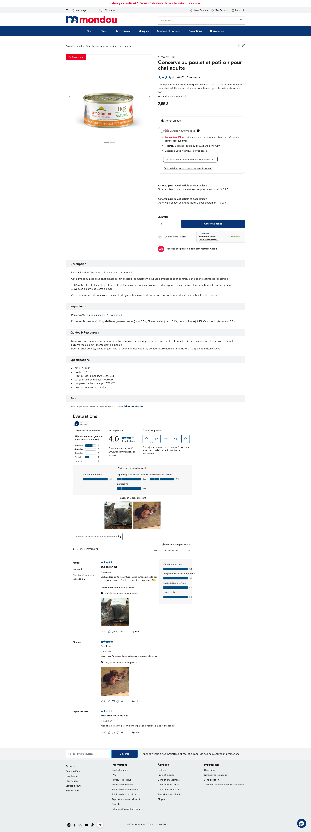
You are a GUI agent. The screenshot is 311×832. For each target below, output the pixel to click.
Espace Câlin (72, 790)
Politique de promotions (124, 794)
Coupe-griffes (73, 771)
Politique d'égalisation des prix (127, 808)
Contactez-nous (120, 770)
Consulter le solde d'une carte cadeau (224, 784)
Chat (79, 45)
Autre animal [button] (123, 31)
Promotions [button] (195, 31)
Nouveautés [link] (217, 31)
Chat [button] (89, 31)
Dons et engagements (169, 779)
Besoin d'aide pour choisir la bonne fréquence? (188, 168)
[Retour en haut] (100, 824)
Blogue (161, 799)
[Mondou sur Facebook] (74, 825)
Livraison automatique (215, 774)
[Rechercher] (241, 20)
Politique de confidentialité (125, 789)
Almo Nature (166, 56)
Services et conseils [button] (168, 31)
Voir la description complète (172, 96)
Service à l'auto (73, 785)
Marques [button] (144, 31)
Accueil (69, 45)
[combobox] (201, 21)
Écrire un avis (193, 77)
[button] (80, 10)
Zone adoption (211, 779)
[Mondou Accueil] (91, 19)
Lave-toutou (72, 776)
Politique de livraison (122, 784)
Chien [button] (104, 31)
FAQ (114, 774)
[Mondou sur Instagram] (68, 825)
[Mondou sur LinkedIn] (80, 825)
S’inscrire (124, 753)
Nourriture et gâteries (97, 45)
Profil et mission (166, 774)
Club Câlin (209, 770)
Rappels (116, 804)
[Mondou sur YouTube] (86, 825)
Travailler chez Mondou (170, 794)
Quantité (163, 216)
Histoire (162, 770)
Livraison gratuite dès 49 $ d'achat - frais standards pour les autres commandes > (155, 3)
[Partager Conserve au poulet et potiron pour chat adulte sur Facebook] (239, 45)
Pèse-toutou (72, 780)
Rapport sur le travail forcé (126, 799)
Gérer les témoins (133, 406)
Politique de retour (121, 779)
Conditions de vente (168, 784)
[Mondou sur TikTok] (92, 825)
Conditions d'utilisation (169, 789)
